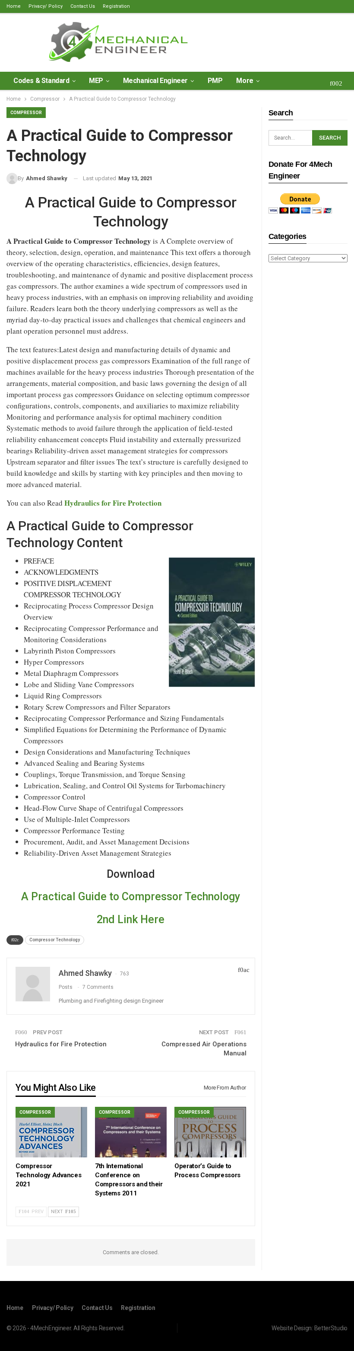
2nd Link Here (130, 919)
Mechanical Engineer (155, 80)
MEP (96, 80)
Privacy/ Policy (45, 6)
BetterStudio (331, 1328)
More (244, 80)
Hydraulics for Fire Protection (61, 1044)
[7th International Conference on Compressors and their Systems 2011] (131, 1132)
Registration (116, 6)
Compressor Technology (54, 939)
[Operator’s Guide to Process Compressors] (210, 1132)
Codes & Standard (41, 80)
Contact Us (82, 6)
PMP (215, 80)
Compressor (26, 112)
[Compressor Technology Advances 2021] (51, 1132)
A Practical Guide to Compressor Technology (130, 896)
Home (13, 6)
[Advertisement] (308, 405)
